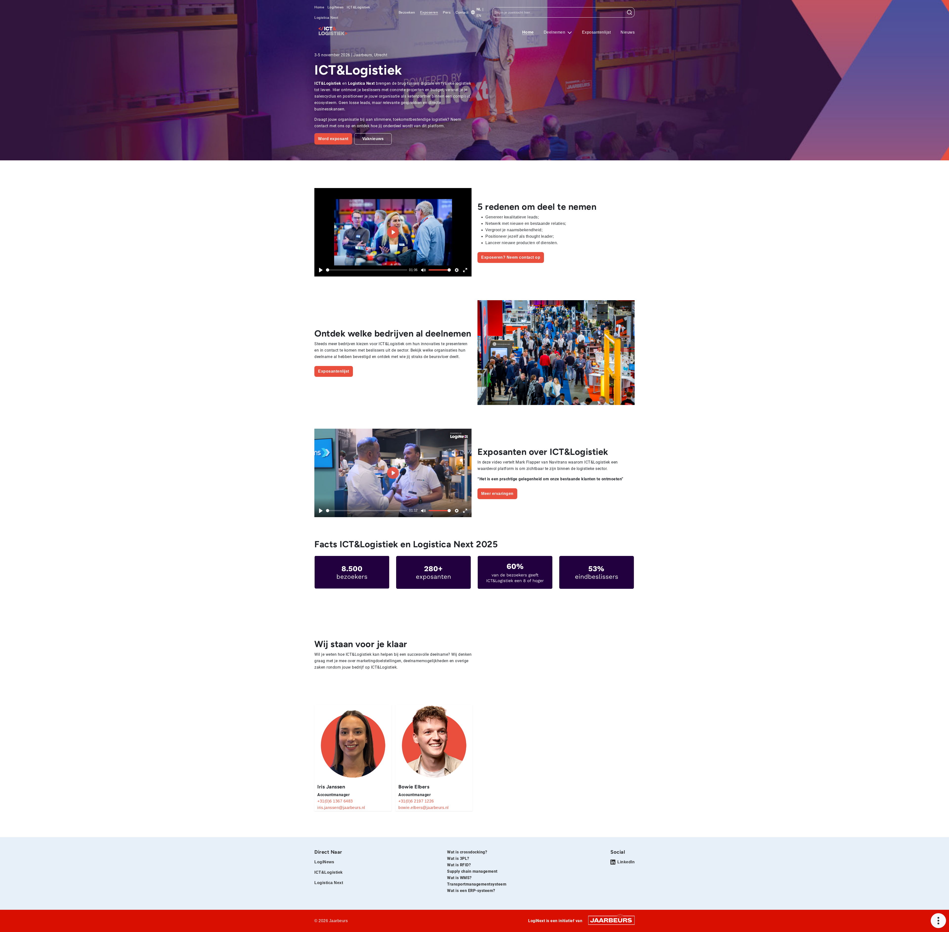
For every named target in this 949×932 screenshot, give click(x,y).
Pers (447, 12)
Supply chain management (472, 871)
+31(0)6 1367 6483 (335, 801)
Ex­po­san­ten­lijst (333, 371)
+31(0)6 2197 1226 (416, 801)
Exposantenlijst (596, 32)
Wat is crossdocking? (467, 852)
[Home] (332, 31)
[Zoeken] (630, 12)
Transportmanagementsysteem (476, 884)
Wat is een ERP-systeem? (471, 890)
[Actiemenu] (938, 920)
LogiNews (335, 7)
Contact (462, 12)
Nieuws (628, 32)
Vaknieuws (373, 139)
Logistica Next (326, 18)
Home (319, 7)
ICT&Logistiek (358, 7)
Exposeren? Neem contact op (510, 257)
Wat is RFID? (459, 865)
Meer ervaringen (497, 493)
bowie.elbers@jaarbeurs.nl (423, 807)
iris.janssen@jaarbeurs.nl (341, 807)
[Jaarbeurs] (611, 920)
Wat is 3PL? (458, 858)
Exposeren (429, 12)
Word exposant (333, 139)
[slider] (366, 270)
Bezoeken (407, 12)
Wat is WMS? (459, 877)
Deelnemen (555, 32)
